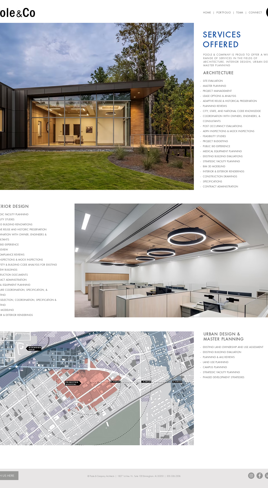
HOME (207, 12)
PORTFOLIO (223, 12)
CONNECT (255, 12)
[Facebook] (259, 475)
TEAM (239, 12)
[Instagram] (251, 475)
